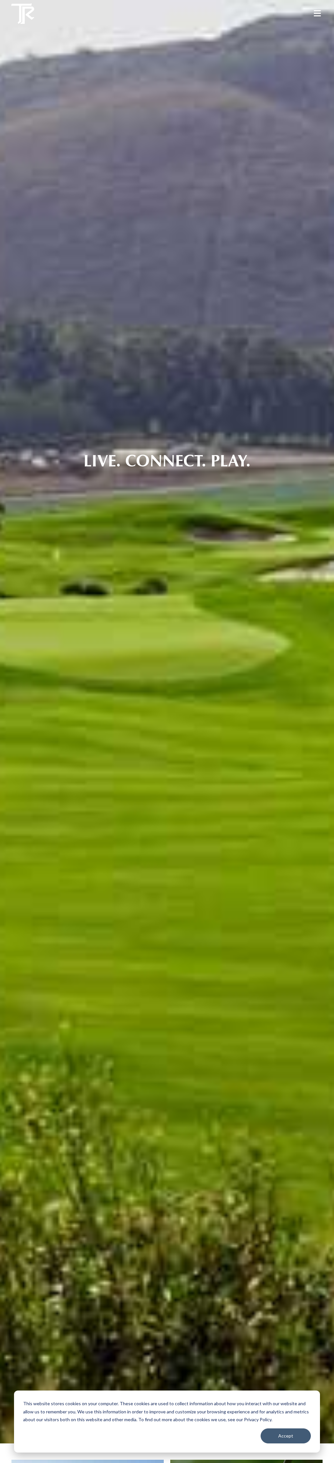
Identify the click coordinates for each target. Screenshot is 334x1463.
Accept (285, 1436)
